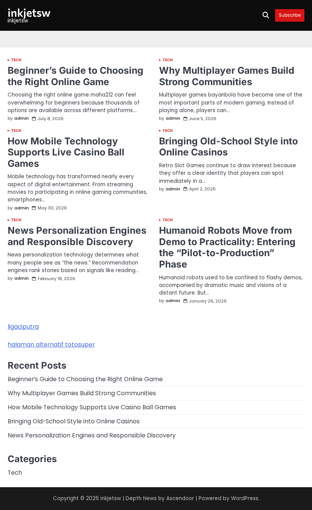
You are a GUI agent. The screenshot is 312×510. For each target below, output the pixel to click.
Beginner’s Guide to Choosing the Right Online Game (75, 76)
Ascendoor (180, 498)
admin (21, 118)
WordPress (244, 498)
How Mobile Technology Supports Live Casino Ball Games (66, 152)
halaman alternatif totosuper (51, 344)
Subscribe (290, 15)
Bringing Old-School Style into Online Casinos (228, 146)
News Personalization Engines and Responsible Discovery (77, 236)
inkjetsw (29, 12)
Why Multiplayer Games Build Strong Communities (226, 76)
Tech (16, 60)
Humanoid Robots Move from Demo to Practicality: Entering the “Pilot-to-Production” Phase (227, 247)
